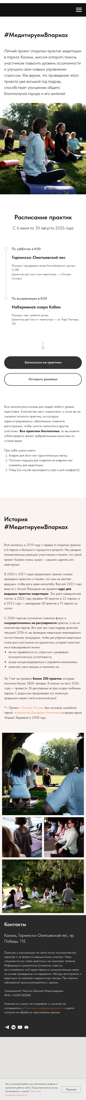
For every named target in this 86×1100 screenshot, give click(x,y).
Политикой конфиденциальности (44, 1008)
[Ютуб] (20, 1027)
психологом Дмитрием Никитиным (37, 712)
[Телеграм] (7, 1027)
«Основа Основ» (31, 708)
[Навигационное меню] (79, 10)
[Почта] (26, 1027)
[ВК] (13, 1027)
